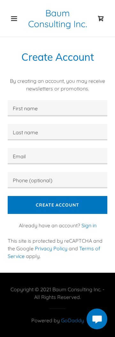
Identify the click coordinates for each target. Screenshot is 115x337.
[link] (57, 18)
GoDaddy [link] (72, 320)
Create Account (57, 205)
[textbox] (57, 108)
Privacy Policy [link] (51, 248)
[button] (14, 18)
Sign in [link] (88, 225)
